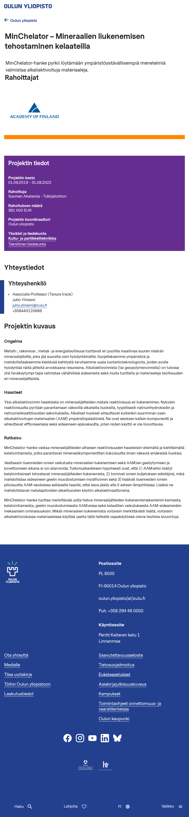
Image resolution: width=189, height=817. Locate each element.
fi (125, 810)
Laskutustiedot (19, 694)
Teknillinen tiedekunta (27, 244)
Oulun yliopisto (23, 20)
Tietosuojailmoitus (116, 665)
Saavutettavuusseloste (121, 655)
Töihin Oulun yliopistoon (27, 684)
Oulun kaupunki (114, 719)
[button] (172, 806)
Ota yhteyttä (16, 655)
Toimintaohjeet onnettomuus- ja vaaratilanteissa (130, 706)
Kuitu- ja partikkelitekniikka (32, 238)
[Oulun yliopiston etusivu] (43, 5)
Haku (19, 806)
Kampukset (110, 694)
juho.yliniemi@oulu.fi (29, 305)
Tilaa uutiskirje (18, 675)
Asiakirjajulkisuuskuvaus (122, 684)
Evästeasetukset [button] (114, 675)
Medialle (12, 665)
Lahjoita (71, 806)
